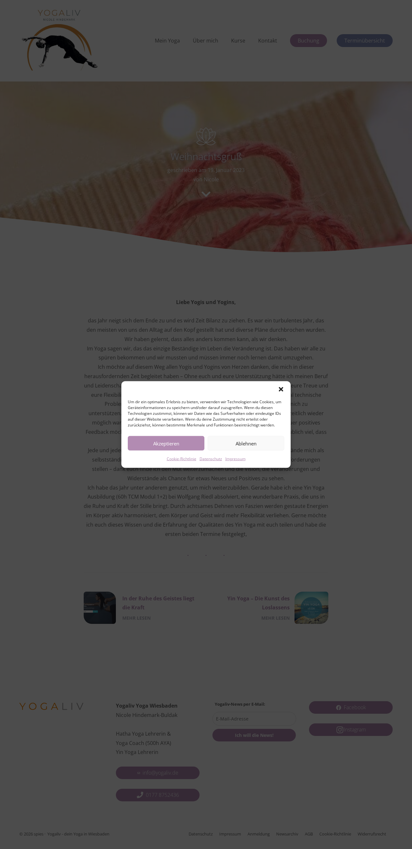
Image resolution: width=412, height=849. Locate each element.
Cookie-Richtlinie (181, 459)
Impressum (235, 459)
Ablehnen (246, 443)
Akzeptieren (166, 443)
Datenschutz (211, 459)
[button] (281, 389)
